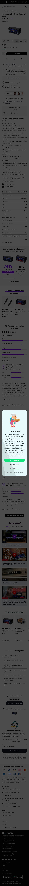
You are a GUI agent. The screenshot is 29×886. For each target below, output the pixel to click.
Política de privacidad (18, 472)
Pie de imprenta (9, 472)
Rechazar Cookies (14, 464)
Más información (14, 468)
